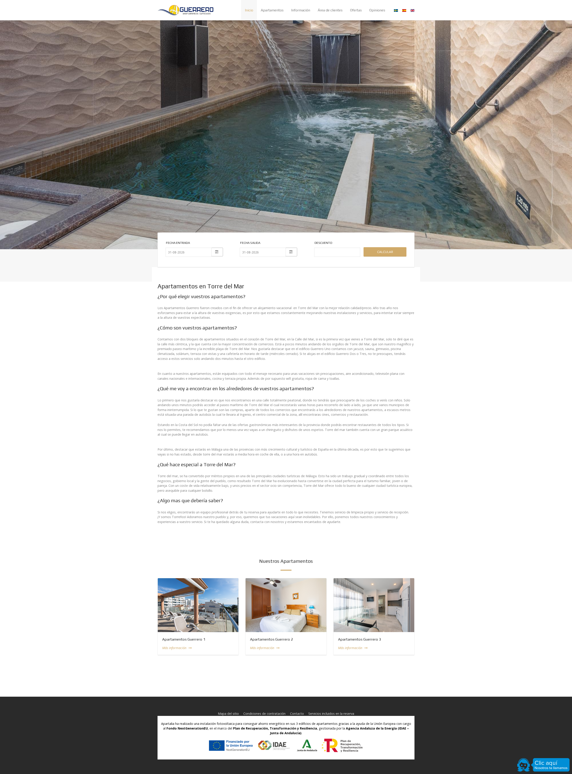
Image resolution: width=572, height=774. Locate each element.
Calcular (385, 252)
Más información (174, 648)
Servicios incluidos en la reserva (331, 713)
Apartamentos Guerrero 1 (183, 639)
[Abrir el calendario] (217, 252)
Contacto (297, 713)
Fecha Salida (250, 243)
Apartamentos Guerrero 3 (359, 639)
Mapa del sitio (228, 713)
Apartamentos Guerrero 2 (271, 639)
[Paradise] (185, 10)
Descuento (319, 243)
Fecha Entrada (178, 243)
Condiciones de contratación (264, 713)
